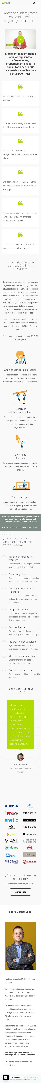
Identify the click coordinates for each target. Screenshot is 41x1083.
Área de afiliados (31, 1079)
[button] (38, 2)
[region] (20, 751)
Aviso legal (30, 1077)
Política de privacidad (19, 1079)
